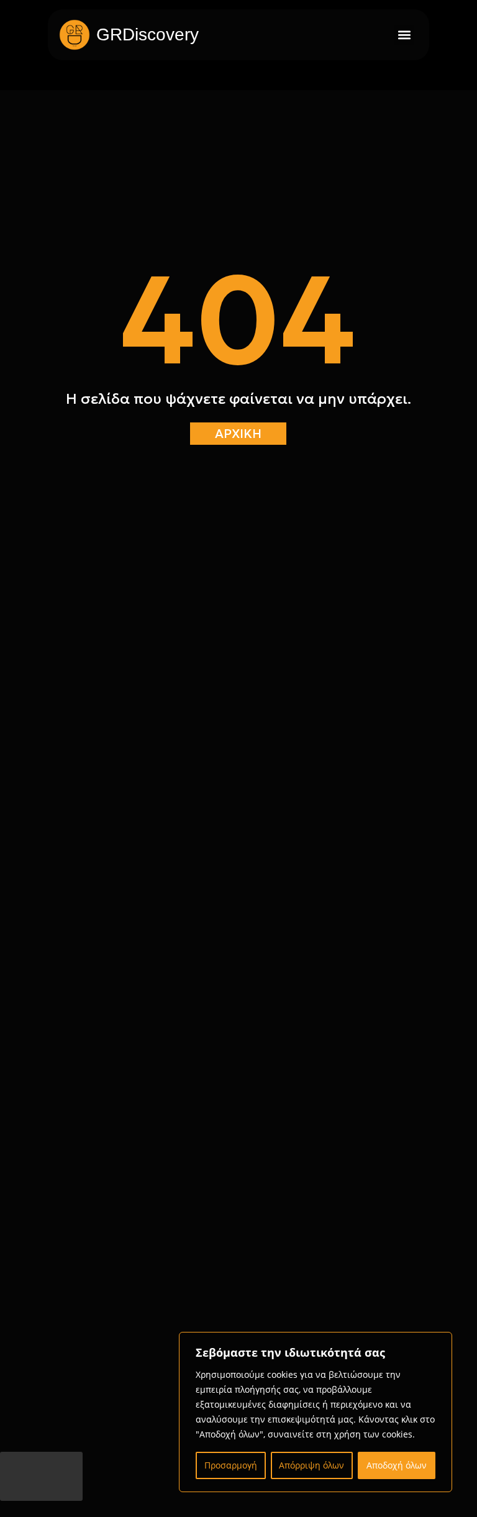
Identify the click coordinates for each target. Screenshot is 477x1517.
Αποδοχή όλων (396, 1465)
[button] (404, 35)
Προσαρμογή (230, 1465)
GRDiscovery (147, 34)
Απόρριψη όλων (311, 1465)
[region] (315, 1412)
